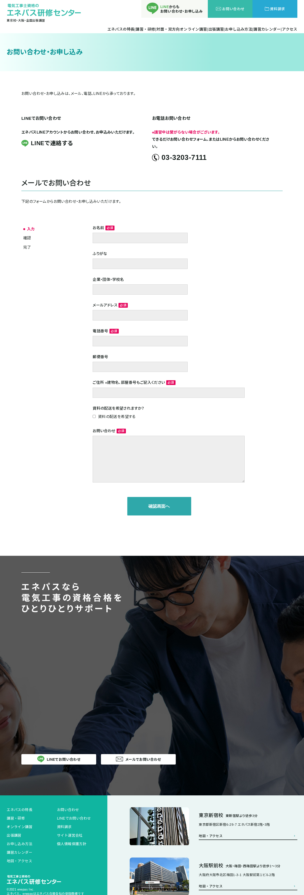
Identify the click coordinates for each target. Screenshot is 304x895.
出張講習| (216, 29)
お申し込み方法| (239, 29)
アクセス (289, 29)
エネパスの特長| (121, 29)
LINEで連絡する (52, 143)
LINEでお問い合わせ (74, 818)
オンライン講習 (19, 827)
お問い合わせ (68, 810)
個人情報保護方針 (71, 844)
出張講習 (14, 835)
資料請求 (64, 827)
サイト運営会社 (70, 835)
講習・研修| (146, 29)
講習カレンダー (19, 852)
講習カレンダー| (267, 29)
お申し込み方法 (19, 844)
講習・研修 (16, 818)
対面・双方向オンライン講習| (182, 29)
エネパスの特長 (19, 810)
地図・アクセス (19, 861)
